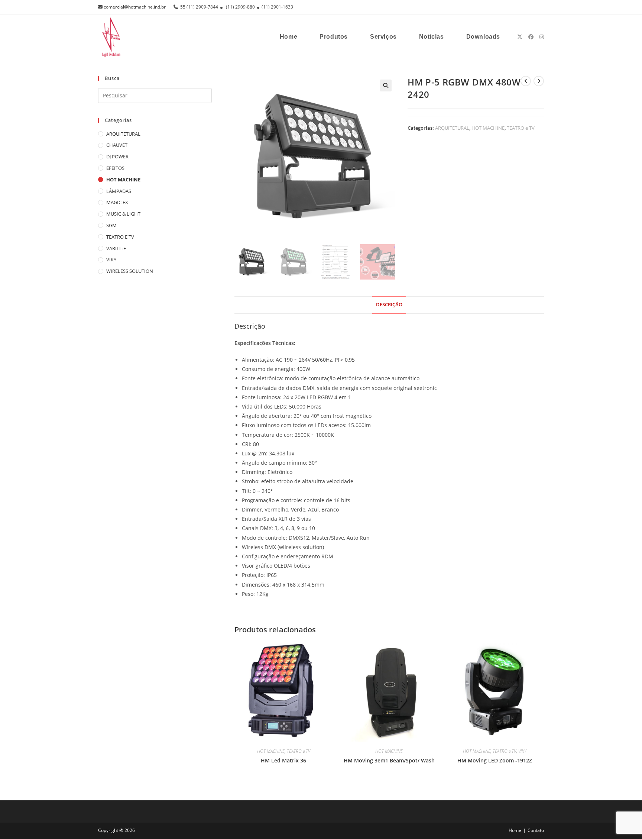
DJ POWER (117, 156)
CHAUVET (116, 145)
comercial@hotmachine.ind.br (135, 7)
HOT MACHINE (488, 128)
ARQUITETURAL (452, 128)
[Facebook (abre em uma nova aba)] (530, 36)
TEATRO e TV (521, 128)
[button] (386, 85)
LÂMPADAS (118, 191)
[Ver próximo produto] (539, 81)
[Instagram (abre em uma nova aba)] (541, 36)
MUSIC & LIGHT (123, 213)
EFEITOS (115, 168)
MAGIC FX (117, 202)
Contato (536, 830)
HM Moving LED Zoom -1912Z (494, 760)
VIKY (522, 751)
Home (515, 830)
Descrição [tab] (389, 304)
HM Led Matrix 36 (283, 760)
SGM (111, 225)
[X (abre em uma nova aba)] (519, 36)
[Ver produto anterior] (526, 81)
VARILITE (116, 248)
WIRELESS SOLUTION (129, 271)
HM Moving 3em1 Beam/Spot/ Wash (389, 760)
